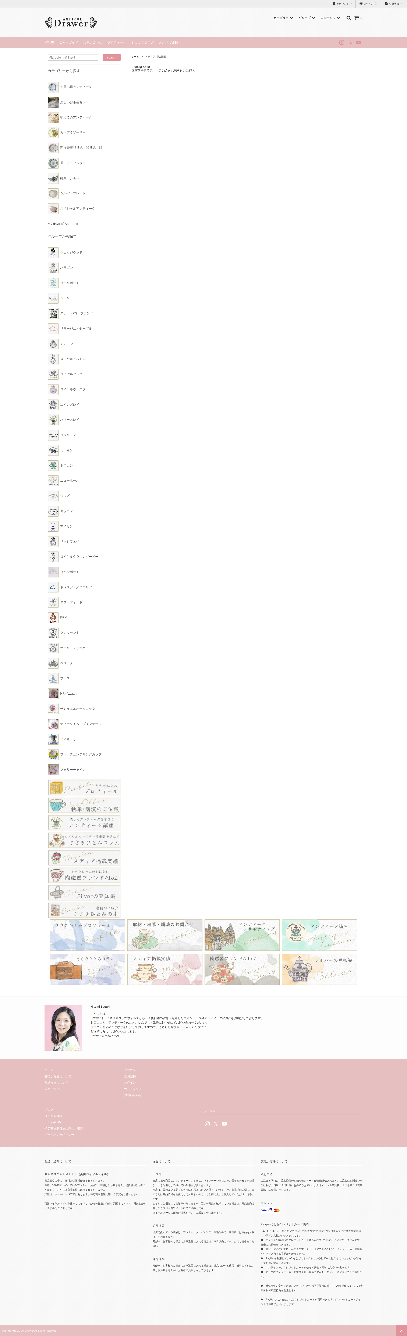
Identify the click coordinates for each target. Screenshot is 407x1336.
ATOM (57, 1122)
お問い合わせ (92, 42)
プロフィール (117, 42)
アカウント (343, 3)
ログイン (368, 3)
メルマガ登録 (168, 42)
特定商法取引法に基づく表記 (64, 1128)
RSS (47, 1122)
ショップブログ (143, 42)
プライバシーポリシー (59, 1134)
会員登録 (394, 3)
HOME (49, 42)
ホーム (135, 56)
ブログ (49, 1109)
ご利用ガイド (68, 42)
